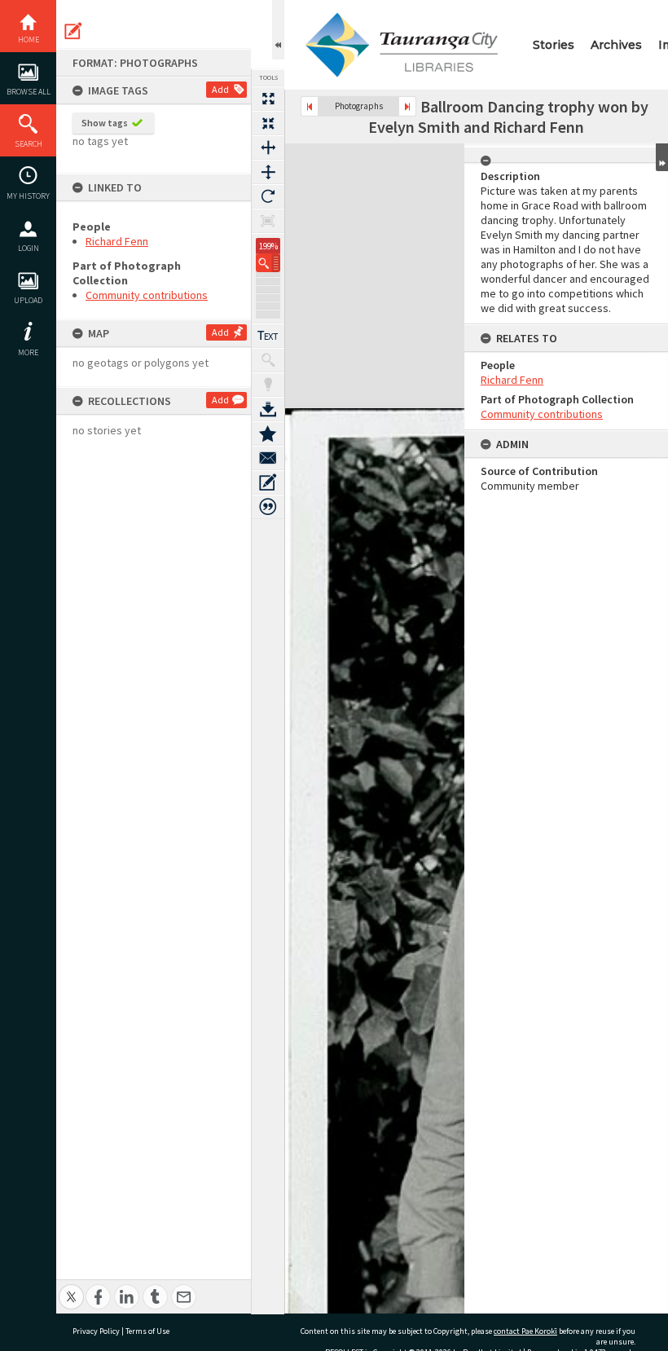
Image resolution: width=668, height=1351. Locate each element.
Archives (616, 44)
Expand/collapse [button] (662, 157)
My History (28, 196)
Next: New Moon (407, 106)
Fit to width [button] (268, 147)
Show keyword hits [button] (268, 360)
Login (28, 248)
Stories (553, 44)
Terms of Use (147, 1331)
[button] (268, 262)
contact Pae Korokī (525, 1331)
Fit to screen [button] (268, 123)
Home (28, 39)
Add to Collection (268, 433)
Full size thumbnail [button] (268, 98)
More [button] (28, 352)
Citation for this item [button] (268, 507)
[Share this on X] (71, 1288)
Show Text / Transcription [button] (268, 335)
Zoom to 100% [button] (268, 221)
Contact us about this (268, 458)
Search (28, 144)
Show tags (104, 123)
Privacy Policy (96, 1331)
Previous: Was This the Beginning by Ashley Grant (309, 106)
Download (268, 409)
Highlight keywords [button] (268, 384)
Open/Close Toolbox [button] (278, 29)
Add (220, 89)
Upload (28, 300)
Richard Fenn (117, 241)
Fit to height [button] (268, 172)
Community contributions (147, 295)
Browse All (29, 91)
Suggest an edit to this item (73, 31)
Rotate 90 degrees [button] (268, 196)
